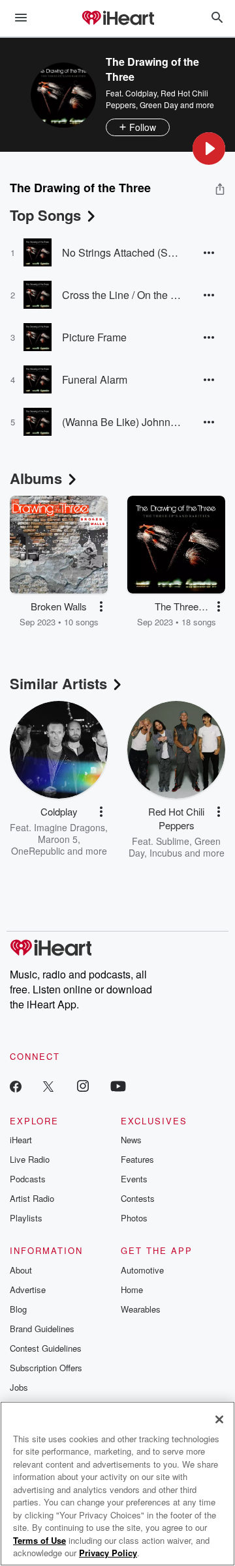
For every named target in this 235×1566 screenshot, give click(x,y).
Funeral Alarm (94, 379)
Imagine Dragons (69, 827)
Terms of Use (39, 1540)
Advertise (28, 1289)
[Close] (219, 1419)
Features (137, 1159)
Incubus (165, 852)
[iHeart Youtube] (118, 1085)
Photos (134, 1218)
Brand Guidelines (42, 1328)
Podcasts (28, 1179)
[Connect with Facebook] (16, 1085)
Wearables (141, 1309)
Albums (36, 478)
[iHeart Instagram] (83, 1085)
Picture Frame (94, 337)
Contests (138, 1198)
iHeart (21, 1139)
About (21, 1270)
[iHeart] (117, 19)
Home (132, 1289)
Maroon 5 (58, 839)
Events (134, 1179)
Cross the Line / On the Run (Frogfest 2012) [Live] (122, 294)
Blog (18, 1309)
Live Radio (30, 1159)
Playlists (26, 1218)
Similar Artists (58, 683)
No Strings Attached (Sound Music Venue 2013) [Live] (122, 252)
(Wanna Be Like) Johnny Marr (122, 421)
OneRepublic (38, 850)
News (131, 1139)
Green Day (159, 104)
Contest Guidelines (46, 1348)
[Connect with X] (48, 1085)
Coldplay (141, 92)
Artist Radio (32, 1198)
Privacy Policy (108, 1552)
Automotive (142, 1270)
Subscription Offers (46, 1367)
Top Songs (45, 215)
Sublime (172, 840)
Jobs (19, 1387)
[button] (209, 148)
